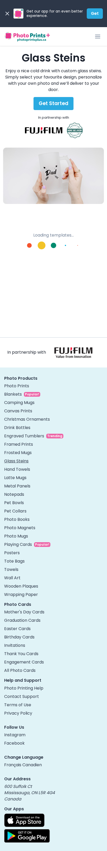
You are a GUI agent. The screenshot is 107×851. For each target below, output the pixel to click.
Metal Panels (17, 486)
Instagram (14, 735)
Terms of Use (17, 705)
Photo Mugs (16, 536)
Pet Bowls (14, 503)
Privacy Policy (18, 713)
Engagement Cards (24, 662)
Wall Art (12, 578)
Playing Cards (18, 544)
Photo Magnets (19, 528)
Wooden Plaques (21, 586)
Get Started (53, 103)
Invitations (14, 645)
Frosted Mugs (18, 453)
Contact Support (21, 696)
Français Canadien (23, 765)
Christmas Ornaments (27, 419)
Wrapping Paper (21, 594)
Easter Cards (17, 629)
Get (95, 13)
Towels (11, 569)
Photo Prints (16, 386)
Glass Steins (16, 461)
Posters (12, 553)
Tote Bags (14, 561)
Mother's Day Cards (24, 612)
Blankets (13, 394)
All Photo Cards (20, 670)
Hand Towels (17, 469)
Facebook (14, 743)
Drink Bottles (17, 428)
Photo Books (17, 519)
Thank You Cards (21, 654)
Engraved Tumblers (24, 436)
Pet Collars (15, 511)
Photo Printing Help (23, 688)
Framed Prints (18, 444)
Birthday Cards (19, 637)
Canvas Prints (18, 411)
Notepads (14, 494)
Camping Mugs (19, 403)
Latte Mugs (15, 478)
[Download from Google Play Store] (27, 836)
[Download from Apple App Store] (24, 820)
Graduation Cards (22, 620)
